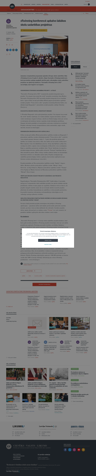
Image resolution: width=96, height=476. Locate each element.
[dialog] (48, 238)
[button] (48, 244)
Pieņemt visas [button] (48, 240)
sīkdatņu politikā (61, 236)
